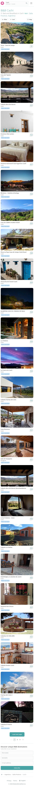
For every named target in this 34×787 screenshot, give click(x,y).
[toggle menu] (31, 3)
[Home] (2, 774)
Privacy (9, 781)
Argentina (11, 16)
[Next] (30, 33)
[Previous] (3, 33)
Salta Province (17, 774)
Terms (15, 781)
